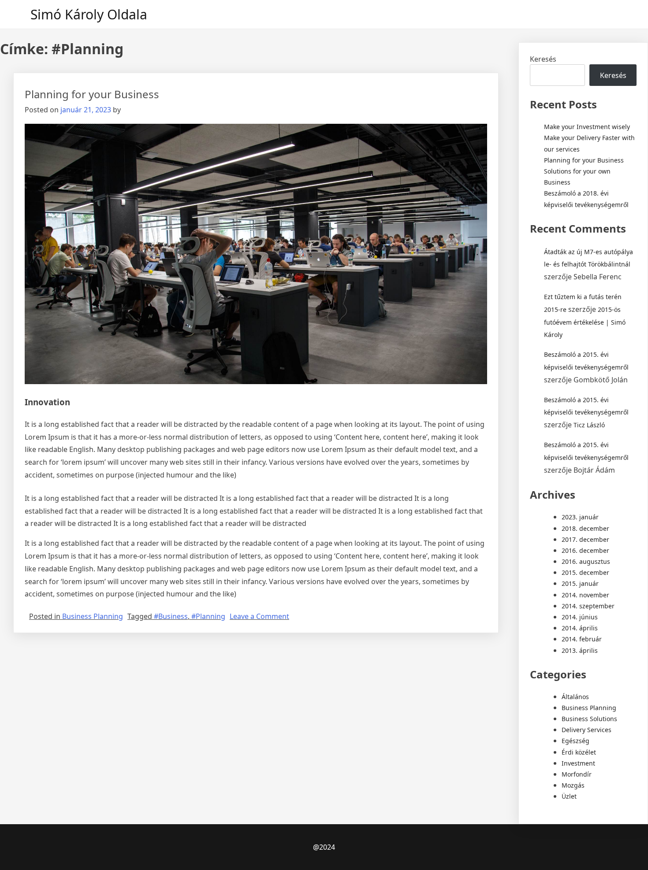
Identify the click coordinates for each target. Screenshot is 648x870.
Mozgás (573, 785)
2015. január (580, 583)
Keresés (543, 59)
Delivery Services (586, 730)
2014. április (580, 628)
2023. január (580, 517)
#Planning (208, 616)
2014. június (580, 617)
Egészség (575, 741)
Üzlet (569, 796)
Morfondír (577, 774)
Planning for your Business (92, 94)
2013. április (580, 650)
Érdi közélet (579, 752)
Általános (575, 696)
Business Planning (92, 616)
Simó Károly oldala (88, 14)
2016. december (585, 550)
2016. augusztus (586, 561)
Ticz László (589, 425)
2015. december (585, 572)
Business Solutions (589, 719)
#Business (171, 616)
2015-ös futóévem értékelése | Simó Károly (585, 322)
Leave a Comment (259, 616)
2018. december (585, 528)
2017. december (585, 539)
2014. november (585, 595)
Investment (578, 763)
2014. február (582, 639)
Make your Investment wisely (587, 126)
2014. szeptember (588, 606)
